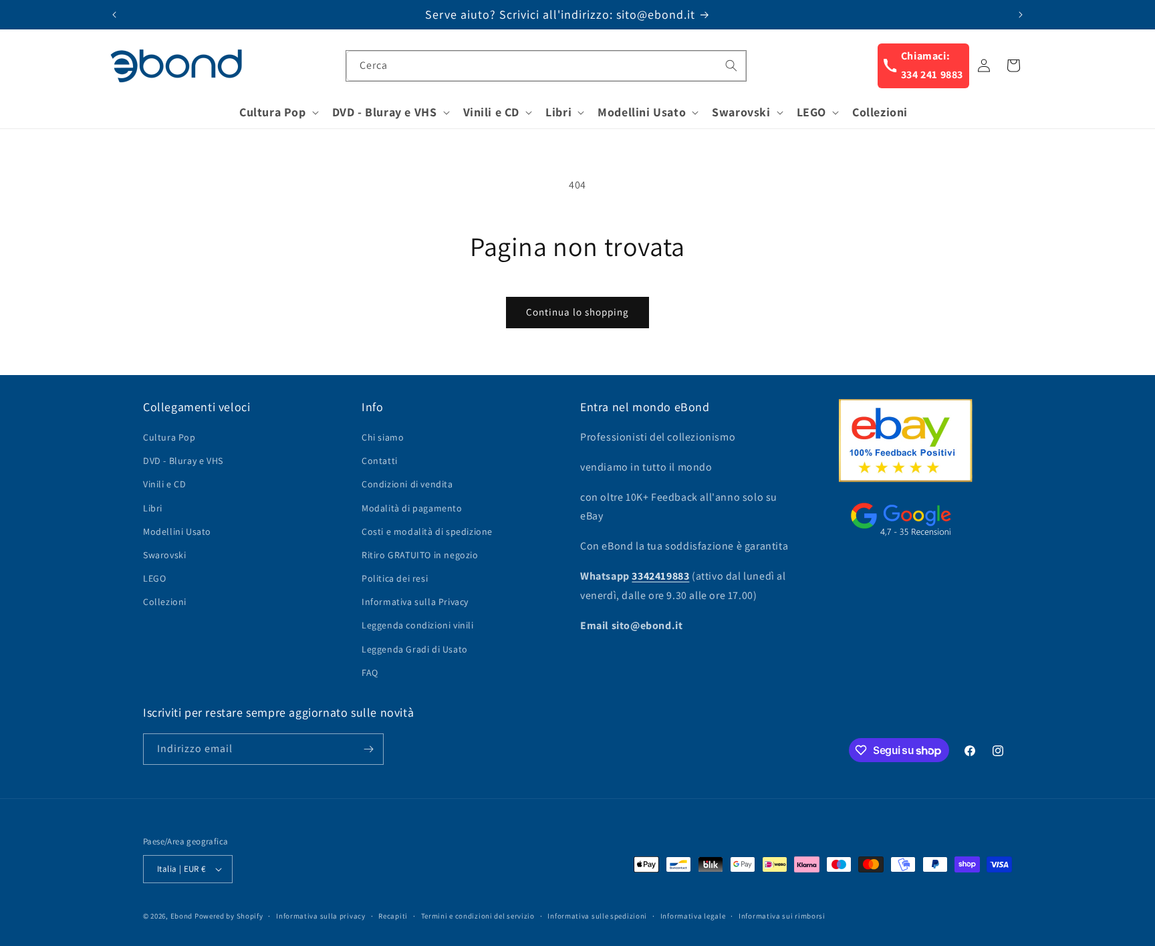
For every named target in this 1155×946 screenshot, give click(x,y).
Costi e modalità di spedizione (427, 531)
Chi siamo (383, 437)
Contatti (380, 461)
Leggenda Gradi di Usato (415, 649)
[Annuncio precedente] (114, 14)
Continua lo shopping (577, 312)
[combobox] (546, 66)
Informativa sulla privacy (321, 916)
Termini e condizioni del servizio (478, 916)
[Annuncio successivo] (1020, 14)
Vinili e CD (164, 484)
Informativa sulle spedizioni (597, 916)
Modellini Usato (177, 531)
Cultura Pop (169, 437)
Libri (152, 508)
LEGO (154, 578)
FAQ (370, 673)
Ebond (181, 916)
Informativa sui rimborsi (782, 916)
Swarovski (164, 555)
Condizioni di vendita (407, 484)
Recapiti (393, 916)
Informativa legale (693, 916)
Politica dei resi (395, 578)
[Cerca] (731, 65)
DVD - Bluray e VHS (183, 461)
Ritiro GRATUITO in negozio (420, 555)
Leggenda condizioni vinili (418, 625)
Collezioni (164, 602)
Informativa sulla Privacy (415, 602)
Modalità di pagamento (412, 508)
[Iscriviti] (368, 749)
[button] (277, 112)
